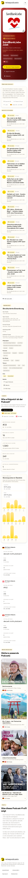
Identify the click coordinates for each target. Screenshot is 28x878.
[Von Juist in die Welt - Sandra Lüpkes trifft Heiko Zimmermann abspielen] (4, 116)
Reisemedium (18, 58)
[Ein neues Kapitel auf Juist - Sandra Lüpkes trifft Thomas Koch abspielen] (4, 253)
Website (8, 76)
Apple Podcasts (10, 71)
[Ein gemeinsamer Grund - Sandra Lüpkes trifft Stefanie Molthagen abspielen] (4, 146)
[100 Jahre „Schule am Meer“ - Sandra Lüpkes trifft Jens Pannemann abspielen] (4, 207)
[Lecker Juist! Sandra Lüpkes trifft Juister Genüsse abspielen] (4, 283)
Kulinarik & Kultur (8, 58)
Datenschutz (14, 873)
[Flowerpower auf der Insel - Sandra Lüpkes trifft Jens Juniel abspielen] (4, 268)
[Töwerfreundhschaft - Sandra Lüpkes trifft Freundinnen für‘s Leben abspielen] (4, 222)
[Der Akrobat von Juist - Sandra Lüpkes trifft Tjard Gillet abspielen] (4, 238)
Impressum (5, 873)
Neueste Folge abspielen (13, 67)
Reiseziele (6, 55)
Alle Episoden (8, 298)
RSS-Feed (7, 388)
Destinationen (14, 55)
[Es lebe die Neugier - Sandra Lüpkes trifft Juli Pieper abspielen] (4, 131)
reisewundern (15, 870)
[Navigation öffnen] (25, 2)
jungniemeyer (5, 870)
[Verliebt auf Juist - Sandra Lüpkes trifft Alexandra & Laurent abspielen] (4, 192)
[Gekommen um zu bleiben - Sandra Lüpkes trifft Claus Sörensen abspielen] (4, 161)
